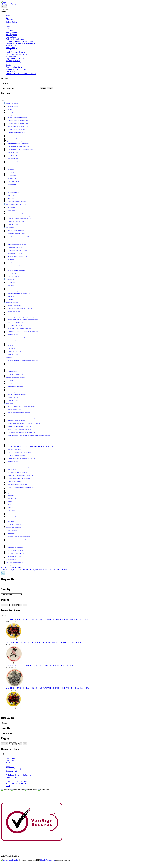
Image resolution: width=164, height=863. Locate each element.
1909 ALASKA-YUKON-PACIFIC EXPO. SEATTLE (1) (19, 218)
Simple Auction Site (47, 860)
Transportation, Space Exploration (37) (13, 527)
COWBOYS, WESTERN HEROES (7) (15, 247)
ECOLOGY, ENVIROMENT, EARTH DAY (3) (17, 472)
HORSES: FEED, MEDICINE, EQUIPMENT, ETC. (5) (19, 123)
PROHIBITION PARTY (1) (13, 155)
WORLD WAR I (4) (12, 366)
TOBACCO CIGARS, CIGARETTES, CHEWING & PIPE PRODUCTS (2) (23, 331)
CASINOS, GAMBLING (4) (13, 239)
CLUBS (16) (10, 380)
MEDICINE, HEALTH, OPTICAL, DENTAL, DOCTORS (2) (20, 443)
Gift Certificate (11, 777)
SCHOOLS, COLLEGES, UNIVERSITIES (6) (17, 394)
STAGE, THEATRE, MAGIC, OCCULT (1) (16, 270)
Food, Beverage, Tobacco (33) (12, 302)
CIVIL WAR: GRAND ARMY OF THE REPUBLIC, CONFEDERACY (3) (23, 360)
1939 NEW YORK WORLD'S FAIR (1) (16, 221)
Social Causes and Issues (15, 63)
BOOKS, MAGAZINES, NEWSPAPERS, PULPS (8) (18, 236)
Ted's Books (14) (9, 565)
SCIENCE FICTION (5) (13, 267)
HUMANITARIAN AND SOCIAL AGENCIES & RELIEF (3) (20, 478)
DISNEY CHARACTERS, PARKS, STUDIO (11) (17, 250)
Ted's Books (10, 71)
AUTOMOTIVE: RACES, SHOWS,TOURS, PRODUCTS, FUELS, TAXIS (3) (23, 539)
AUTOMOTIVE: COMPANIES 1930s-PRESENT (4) (18, 542)
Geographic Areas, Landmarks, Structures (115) (15, 337)
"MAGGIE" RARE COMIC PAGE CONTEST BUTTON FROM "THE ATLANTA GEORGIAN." (45, 642)
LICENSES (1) (11, 383)
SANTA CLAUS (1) (12, 207)
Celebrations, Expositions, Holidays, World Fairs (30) (16, 204)
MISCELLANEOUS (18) (13, 224)
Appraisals (10, 767)
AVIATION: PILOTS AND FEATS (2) (15, 547)
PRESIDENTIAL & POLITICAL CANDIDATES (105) (19, 293)
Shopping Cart (11, 771)
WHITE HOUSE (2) (12, 195)
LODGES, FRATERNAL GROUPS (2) (15, 386)
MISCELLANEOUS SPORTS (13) (15, 524)
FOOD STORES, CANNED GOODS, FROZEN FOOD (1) (19, 328)
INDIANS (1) (11, 285)
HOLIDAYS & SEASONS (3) (14, 210)
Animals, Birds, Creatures (15, 39)
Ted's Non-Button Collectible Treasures (21, 74)
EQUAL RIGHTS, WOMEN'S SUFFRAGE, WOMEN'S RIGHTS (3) (21, 475)
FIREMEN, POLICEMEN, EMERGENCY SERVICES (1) (19, 429)
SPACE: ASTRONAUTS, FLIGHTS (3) (16, 550)
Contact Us (10, 20)
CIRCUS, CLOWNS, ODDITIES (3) (15, 276)
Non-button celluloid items (16, 69)
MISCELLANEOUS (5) (13, 138)
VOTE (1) (10, 187)
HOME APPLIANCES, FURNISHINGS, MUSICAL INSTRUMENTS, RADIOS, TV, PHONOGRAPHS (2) (29, 435)
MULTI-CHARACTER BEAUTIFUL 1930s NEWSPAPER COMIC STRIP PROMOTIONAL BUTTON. (47, 620)
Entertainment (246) (10, 227)
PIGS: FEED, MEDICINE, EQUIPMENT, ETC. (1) (18, 126)
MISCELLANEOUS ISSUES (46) (14, 490)
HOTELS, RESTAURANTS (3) (14, 438)
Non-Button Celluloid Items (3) (12, 559)
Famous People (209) (10, 279)
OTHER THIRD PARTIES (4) (14, 164)
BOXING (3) (10, 504)
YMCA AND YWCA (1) (13, 397)
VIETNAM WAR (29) (12, 371)
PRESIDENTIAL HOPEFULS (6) (14, 166)
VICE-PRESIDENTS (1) (13, 178)
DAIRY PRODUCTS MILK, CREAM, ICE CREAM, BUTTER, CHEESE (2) (23, 319)
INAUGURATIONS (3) (13, 152)
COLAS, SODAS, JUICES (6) (14, 314)
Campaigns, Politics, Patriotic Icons (19, 41)
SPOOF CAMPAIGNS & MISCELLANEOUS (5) (17, 201)
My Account (5, 4)
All (2, 570)
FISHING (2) (10, 507)
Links (8, 786)
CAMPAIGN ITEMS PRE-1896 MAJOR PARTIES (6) (18, 143)
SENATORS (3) (11, 169)
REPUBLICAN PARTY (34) (13, 184)
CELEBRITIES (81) (12, 282)
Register (14, 4)
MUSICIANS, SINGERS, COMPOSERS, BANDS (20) (18, 256)
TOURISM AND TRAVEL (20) (14, 351)
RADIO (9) (10, 262)
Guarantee (10, 760)
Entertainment (11, 45)
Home (8, 15)
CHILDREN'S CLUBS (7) (13, 242)
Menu (4, 6)
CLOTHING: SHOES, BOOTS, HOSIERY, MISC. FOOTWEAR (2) (21, 418)
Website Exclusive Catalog (11, 567)
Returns (9, 763)
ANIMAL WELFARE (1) (13, 106)
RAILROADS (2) (11, 533)
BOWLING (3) (11, 501)
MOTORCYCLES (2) (12, 530)
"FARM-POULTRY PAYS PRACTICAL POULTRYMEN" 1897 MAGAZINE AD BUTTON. (43, 665)
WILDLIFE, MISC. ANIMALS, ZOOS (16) (16, 132)
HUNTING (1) (11, 519)
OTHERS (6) (10, 299)
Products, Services (13, 61)
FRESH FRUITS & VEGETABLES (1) (15, 322)
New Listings (11, 37)
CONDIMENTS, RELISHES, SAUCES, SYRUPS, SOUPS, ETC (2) (21, 317)
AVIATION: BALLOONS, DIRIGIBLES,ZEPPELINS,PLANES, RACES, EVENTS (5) (25, 544)
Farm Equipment (12, 50)
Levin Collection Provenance (17, 781)
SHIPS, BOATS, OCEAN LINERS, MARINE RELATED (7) (20, 536)
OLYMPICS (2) (11, 521)
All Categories (11, 35)
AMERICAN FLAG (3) (12, 198)
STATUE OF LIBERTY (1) (13, 192)
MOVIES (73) (11, 259)
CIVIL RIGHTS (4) (12, 469)
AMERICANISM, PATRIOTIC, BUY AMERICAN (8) (19, 467)
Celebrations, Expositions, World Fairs (20, 43)
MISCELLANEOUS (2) (13, 354)
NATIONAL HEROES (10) (13, 291)
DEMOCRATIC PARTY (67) (13, 181)
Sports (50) (8, 493)
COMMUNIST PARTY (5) (13, 161)
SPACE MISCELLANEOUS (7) (14, 556)
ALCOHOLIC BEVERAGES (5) (14, 305)
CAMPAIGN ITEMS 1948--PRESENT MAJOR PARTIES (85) (20, 149)
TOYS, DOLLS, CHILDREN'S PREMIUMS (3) (17, 455)
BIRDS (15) (10, 112)
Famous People (11, 48)
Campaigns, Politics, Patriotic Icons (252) (14, 141)
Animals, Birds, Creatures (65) (12, 103)
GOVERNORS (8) (11, 172)
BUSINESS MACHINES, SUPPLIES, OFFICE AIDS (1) (19, 412)
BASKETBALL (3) (12, 498)
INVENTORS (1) (11, 288)
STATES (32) (10, 345)
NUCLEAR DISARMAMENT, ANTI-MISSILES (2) (18, 484)
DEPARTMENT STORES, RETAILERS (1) (16, 420)
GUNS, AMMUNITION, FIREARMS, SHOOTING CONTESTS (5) (21, 432)
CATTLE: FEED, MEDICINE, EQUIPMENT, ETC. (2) (19, 120)
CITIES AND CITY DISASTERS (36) (15, 342)
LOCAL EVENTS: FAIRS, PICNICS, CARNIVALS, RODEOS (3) (21, 213)
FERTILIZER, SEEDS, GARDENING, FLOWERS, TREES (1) (20, 426)
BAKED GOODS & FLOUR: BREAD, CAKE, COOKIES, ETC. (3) (21, 308)
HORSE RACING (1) (12, 516)
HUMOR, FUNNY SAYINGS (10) (15, 253)
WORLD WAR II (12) (12, 368)
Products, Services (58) (10, 403)
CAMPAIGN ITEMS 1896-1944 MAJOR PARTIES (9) (19, 146)
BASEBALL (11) (11, 495)
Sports (8, 65)
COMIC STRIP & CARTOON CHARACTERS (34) (18, 244)
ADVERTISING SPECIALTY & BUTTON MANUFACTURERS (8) (21, 406)
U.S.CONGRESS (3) (12, 175)
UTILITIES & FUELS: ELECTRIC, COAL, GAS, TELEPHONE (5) (21, 458)
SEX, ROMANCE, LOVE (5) (14, 265)
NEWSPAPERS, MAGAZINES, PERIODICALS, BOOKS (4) (32, 446)
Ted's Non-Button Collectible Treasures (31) (14, 562)
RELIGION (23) (11, 392)
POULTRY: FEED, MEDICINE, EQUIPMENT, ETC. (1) (19, 129)
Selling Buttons (11, 22)
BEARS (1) (10, 109)
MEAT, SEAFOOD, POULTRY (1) (15, 325)
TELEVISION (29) (12, 273)
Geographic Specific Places (16, 54)
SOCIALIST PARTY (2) (13, 158)
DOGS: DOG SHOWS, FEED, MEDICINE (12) (17, 117)
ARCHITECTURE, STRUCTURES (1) (15, 340)
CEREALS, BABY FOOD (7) (14, 311)
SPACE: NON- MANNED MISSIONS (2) (16, 553)
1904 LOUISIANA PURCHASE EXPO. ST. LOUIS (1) (19, 216)
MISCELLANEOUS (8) (13, 461)
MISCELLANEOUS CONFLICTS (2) (15, 374)
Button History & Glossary (16, 783)
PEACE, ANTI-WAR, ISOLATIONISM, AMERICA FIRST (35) (20, 487)
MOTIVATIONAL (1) (12, 389)
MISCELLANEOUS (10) (13, 400)
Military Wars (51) (9, 357)
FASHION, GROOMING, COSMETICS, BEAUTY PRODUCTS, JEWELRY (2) (24, 423)
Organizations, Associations (16, 58)
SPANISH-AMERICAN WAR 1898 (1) (15, 363)
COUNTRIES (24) (11, 348)
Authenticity (10, 758)
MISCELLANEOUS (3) (13, 334)
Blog (7, 18)
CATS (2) (10, 115)
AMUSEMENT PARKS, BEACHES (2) (16, 230)
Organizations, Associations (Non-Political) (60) (15, 377)
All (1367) (5, 100)
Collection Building (13, 769)
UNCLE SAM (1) (11, 190)
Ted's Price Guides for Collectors (18, 775)
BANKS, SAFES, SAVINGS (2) (14, 409)
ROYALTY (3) (11, 296)
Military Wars (11, 56)
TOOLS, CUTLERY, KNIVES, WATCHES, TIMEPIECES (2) (20, 452)
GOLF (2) (10, 513)
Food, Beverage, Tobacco (15, 52)
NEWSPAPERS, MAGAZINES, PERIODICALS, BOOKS (45, 570)
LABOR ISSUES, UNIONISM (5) (14, 481)
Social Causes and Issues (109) (12, 464)
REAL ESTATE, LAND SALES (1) (15, 449)
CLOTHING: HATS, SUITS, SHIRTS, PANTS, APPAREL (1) (20, 415)
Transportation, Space (14, 67)
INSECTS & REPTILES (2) (13, 135)
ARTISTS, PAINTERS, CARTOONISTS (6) (16, 233)
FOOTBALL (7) (11, 510)
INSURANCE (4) (11, 441)
